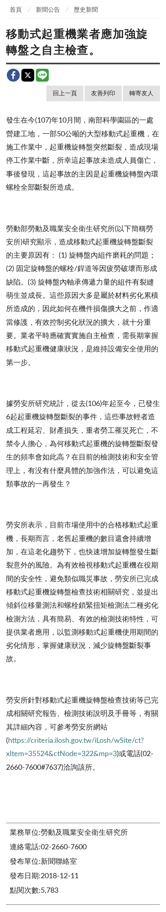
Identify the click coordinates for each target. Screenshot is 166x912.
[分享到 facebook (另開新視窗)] (13, 75)
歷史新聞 (86, 10)
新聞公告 (48, 10)
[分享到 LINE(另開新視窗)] (42, 75)
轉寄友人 (141, 93)
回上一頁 (65, 93)
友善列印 (103, 93)
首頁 (16, 10)
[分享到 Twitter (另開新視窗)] (27, 75)
